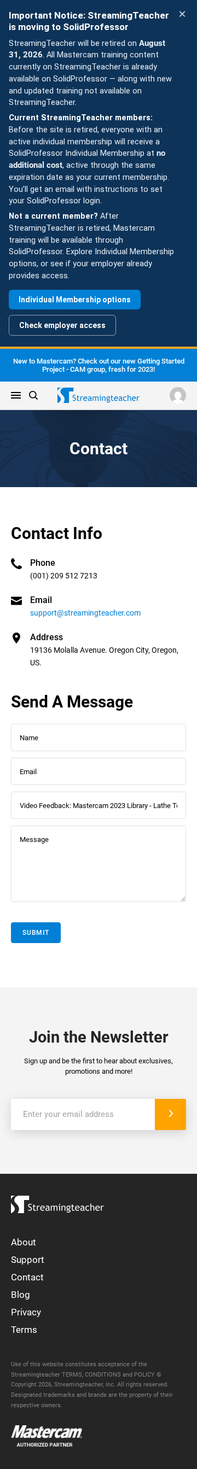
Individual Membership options (75, 299)
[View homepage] (57, 1202)
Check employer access (62, 325)
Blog (20, 1294)
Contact (27, 1277)
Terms (24, 1329)
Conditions (103, 1374)
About (23, 1242)
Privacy (26, 1312)
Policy (144, 1374)
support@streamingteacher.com (85, 612)
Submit (35, 933)
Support (27, 1259)
